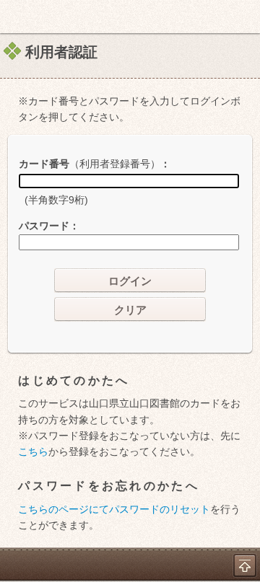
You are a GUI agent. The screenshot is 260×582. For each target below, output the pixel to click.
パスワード (44, 226)
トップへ (245, 565)
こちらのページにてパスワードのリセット (114, 509)
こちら (33, 451)
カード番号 (89, 163)
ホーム (15, 16)
